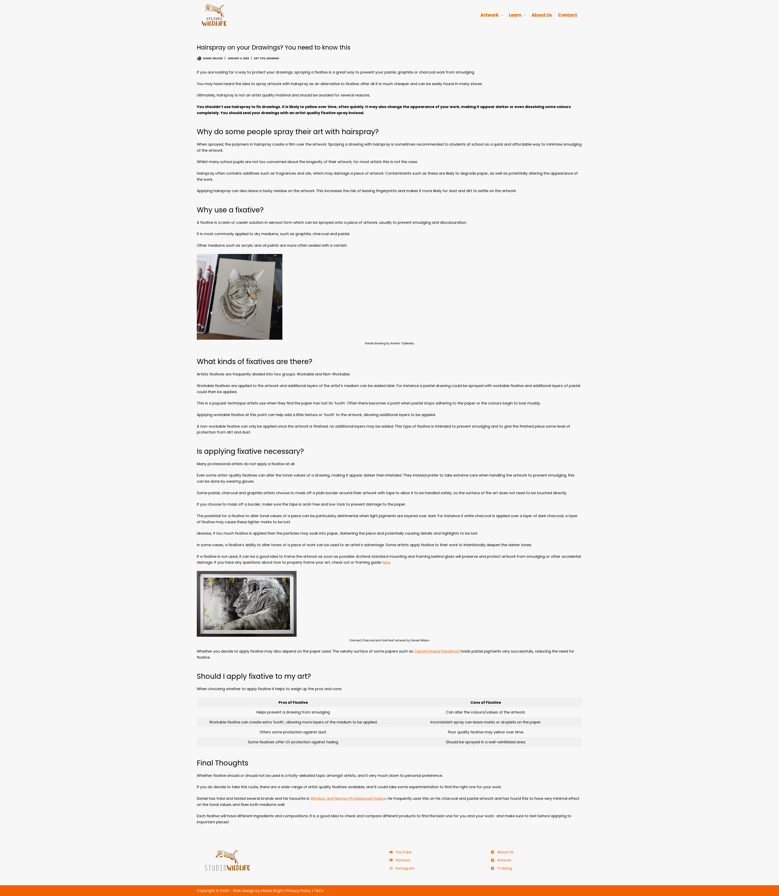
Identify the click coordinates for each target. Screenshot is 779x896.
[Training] (501, 868)
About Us (542, 15)
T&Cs (319, 890)
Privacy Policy (298, 890)
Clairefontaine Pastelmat (436, 651)
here (386, 562)
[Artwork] (501, 860)
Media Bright (272, 890)
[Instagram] (402, 868)
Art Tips (259, 58)
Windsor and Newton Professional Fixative (348, 798)
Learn (515, 15)
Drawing (273, 58)
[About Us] (502, 852)
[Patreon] (400, 860)
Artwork (489, 15)
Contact (567, 15)
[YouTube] (401, 852)
